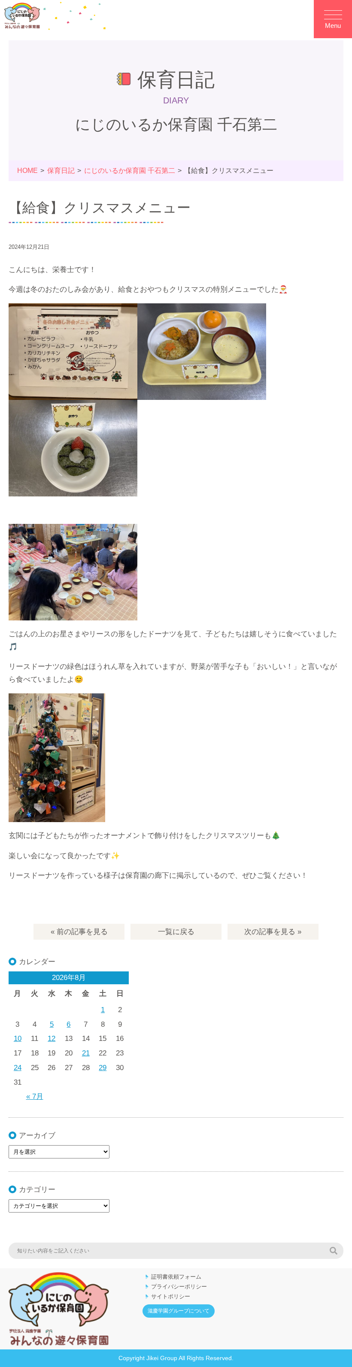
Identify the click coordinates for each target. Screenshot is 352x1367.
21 (86, 1053)
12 (51, 1038)
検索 (333, 1251)
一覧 (176, 932)
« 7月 (34, 1096)
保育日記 (61, 170)
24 (17, 1068)
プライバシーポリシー (179, 1286)
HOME (27, 170)
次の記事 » (272, 932)
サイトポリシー (170, 1296)
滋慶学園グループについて (178, 1311)
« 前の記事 (79, 932)
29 (102, 1068)
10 (17, 1038)
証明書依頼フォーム (176, 1276)
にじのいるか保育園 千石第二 (129, 170)
